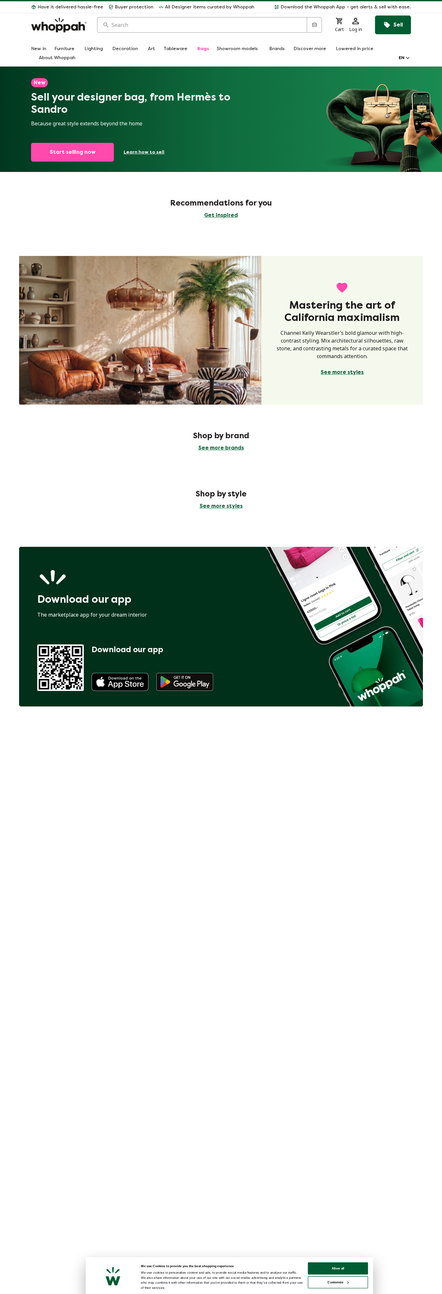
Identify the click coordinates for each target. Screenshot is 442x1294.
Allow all (338, 1268)
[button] (335, 7)
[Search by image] (314, 24)
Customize (335, 1282)
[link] (120, 682)
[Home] (59, 25)
